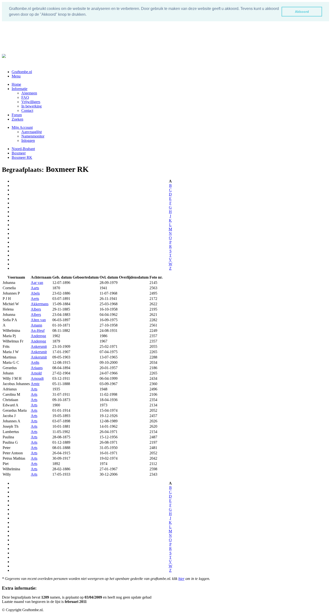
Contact (27, 110)
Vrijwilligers (30, 102)
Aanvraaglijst (31, 132)
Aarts (35, 288)
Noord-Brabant (23, 149)
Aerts (35, 299)
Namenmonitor (32, 136)
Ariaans (37, 368)
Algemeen (29, 93)
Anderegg (38, 336)
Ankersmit (39, 346)
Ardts (35, 362)
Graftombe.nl (22, 72)
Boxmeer (19, 153)
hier (181, 579)
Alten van (38, 320)
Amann (36, 325)
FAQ (25, 97)
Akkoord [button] (302, 12)
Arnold (36, 373)
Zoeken (17, 119)
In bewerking (31, 106)
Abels (35, 293)
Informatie (19, 89)
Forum (17, 115)
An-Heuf (38, 330)
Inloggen (28, 140)
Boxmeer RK (22, 157)
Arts (34, 389)
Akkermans (39, 304)
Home (16, 84)
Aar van (37, 283)
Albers (36, 309)
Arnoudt (37, 378)
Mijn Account (22, 127)
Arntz (35, 384)
